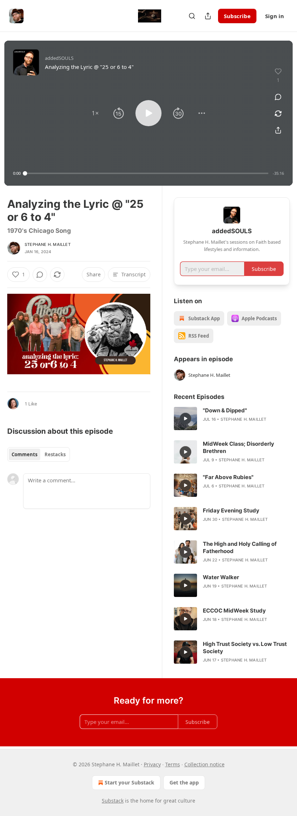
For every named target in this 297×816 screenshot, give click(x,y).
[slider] (146, 173)
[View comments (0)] (278, 97)
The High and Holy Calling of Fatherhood (240, 547)
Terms (172, 764)
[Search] (192, 16)
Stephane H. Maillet (48, 244)
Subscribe (237, 16)
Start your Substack (129, 782)
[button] (95, 113)
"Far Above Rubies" (228, 477)
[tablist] (38, 454)
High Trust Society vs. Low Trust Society (245, 647)
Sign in (274, 16)
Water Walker (221, 577)
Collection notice (204, 764)
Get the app (184, 782)
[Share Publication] (208, 16)
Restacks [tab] (55, 454)
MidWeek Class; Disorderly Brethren (238, 447)
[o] (185, 418)
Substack (113, 800)
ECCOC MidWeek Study (234, 610)
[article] (232, 418)
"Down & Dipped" (225, 410)
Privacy (152, 764)
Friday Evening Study (231, 510)
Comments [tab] (24, 454)
